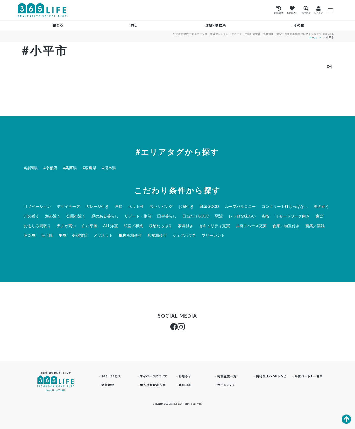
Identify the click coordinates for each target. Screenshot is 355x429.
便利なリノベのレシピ (271, 376)
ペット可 (136, 207)
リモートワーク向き (292, 216)
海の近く (53, 216)
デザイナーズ (68, 207)
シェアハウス (184, 236)
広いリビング (161, 207)
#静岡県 (31, 168)
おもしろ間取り (37, 226)
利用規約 (185, 385)
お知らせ (185, 376)
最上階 (47, 236)
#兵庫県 (70, 168)
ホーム (313, 37)
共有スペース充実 (251, 226)
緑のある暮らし (105, 216)
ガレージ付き (97, 207)
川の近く (31, 216)
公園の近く (76, 216)
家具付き (185, 226)
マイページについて (153, 376)
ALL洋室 (110, 226)
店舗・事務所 (216, 25)
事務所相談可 (130, 236)
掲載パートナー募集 (309, 376)
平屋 (62, 236)
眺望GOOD (209, 207)
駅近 (219, 216)
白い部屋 (89, 226)
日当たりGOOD (195, 216)
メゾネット (103, 236)
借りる (58, 25)
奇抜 (265, 216)
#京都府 (50, 168)
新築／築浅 (315, 226)
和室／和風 (133, 226)
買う (134, 25)
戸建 (118, 207)
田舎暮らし (167, 216)
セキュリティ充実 (214, 226)
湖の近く (321, 207)
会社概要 (107, 385)
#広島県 (89, 168)
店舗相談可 (157, 236)
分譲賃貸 (80, 236)
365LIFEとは (111, 376)
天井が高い (66, 226)
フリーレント (213, 236)
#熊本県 (109, 168)
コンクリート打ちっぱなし (285, 207)
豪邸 (319, 216)
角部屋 (30, 236)
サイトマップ (225, 385)
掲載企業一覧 (226, 376)
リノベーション (37, 207)
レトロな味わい (242, 216)
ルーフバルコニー (240, 207)
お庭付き (186, 207)
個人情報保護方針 (153, 385)
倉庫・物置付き (285, 226)
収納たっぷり (160, 226)
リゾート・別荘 (137, 216)
